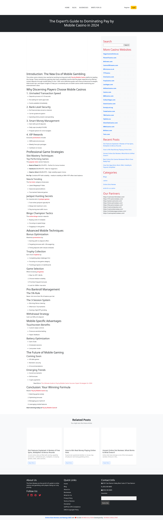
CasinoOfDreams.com (110, 65)
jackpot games (44, 199)
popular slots (33, 162)
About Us (67, 489)
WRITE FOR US (96, 7)
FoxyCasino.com (108, 81)
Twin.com (106, 134)
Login (133, 7)
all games (40, 272)
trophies (36, 255)
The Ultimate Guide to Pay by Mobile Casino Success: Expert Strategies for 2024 (66, 383)
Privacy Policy (68, 498)
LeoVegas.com (108, 84)
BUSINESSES (83, 7)
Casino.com (107, 92)
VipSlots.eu (107, 119)
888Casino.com (108, 96)
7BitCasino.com (108, 115)
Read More (32, 463)
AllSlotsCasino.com (109, 88)
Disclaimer (67, 504)
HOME (67, 7)
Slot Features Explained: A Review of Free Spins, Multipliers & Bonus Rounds (44, 451)
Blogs (105, 177)
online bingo (33, 216)
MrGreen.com (107, 61)
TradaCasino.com (109, 111)
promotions (37, 138)
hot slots (32, 182)
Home (66, 484)
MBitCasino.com (108, 127)
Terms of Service (69, 501)
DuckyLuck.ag (108, 107)
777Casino (106, 73)
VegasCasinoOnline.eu (111, 54)
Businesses (67, 492)
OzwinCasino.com (109, 104)
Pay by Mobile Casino (78, 77)
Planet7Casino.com (109, 58)
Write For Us (68, 495)
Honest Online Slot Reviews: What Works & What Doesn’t (119, 451)
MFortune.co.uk (108, 69)
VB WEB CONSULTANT (111, 518)
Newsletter (104, 493)
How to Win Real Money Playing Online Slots (117, 150)
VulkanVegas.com (109, 100)
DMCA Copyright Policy (71, 510)
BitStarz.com (107, 130)
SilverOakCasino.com (110, 123)
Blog (65, 486)
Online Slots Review (109, 184)
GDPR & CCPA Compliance (72, 507)
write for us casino (109, 188)
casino (105, 181)
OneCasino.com (108, 77)
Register (127, 7)
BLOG (74, 7)
